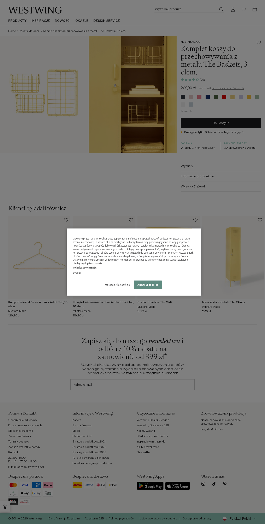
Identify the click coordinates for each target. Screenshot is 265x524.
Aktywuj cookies (147, 284)
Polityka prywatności (85, 267)
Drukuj (77, 272)
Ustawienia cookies (117, 284)
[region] (134, 262)
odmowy (153, 259)
